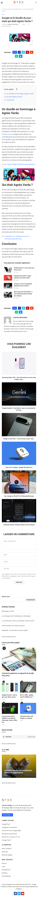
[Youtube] (22, 893)
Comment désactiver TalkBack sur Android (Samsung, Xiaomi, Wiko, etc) (9, 719)
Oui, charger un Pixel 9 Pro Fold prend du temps (19, 496)
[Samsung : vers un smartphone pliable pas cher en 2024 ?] (8, 286)
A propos (6, 844)
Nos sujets (7, 859)
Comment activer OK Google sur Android (26, 717)
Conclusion (10, 100)
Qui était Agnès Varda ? (14, 97)
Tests (3, 866)
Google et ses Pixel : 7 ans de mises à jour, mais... (19, 439)
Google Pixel (6, 824)
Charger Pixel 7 (6, 840)
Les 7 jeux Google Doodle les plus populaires (19, 164)
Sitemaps (5, 851)
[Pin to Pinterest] (27, 52)
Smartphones (6, 869)
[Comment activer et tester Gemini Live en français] (19, 510)
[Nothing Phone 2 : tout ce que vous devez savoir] (8, 270)
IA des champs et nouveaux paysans (13, 625)
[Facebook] (15, 893)
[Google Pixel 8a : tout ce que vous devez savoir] (10, 687)
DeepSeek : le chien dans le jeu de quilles (15, 630)
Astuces (4, 863)
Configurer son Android (9, 827)
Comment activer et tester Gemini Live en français (19, 525)
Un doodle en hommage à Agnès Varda (20, 94)
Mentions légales (7, 855)
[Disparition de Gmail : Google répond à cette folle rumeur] (8, 278)
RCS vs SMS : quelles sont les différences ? (26, 696)
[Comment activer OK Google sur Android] (28, 708)
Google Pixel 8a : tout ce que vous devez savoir (9, 696)
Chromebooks (6, 876)
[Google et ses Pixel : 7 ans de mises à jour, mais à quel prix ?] (19, 424)
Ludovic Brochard (12, 24)
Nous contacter (6, 848)
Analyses (4, 873)
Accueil (4, 9)
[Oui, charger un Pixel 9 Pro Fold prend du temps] (19, 482)
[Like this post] (15, 52)
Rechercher (6, 596)
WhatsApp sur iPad (8, 611)
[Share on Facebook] (19, 52)
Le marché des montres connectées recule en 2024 (18, 621)
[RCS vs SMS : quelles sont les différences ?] (28, 687)
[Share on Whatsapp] (16, 56)
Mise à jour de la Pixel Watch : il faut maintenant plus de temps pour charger (23, 294)
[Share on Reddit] (31, 52)
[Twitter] (19, 893)
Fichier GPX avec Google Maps (11, 830)
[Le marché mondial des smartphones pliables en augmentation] (19, 766)
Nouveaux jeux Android (9, 833)
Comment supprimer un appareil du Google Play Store (18, 674)
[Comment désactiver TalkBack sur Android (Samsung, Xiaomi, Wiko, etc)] (10, 708)
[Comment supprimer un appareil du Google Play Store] (19, 659)
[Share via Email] (20, 56)
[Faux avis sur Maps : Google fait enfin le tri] (19, 453)
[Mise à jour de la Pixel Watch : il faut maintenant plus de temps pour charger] (8, 295)
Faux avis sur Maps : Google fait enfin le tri (19, 467)
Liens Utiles (8, 820)
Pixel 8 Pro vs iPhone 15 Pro (11, 837)
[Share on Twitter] (23, 52)
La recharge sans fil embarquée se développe (16, 616)
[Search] (36, 3)
